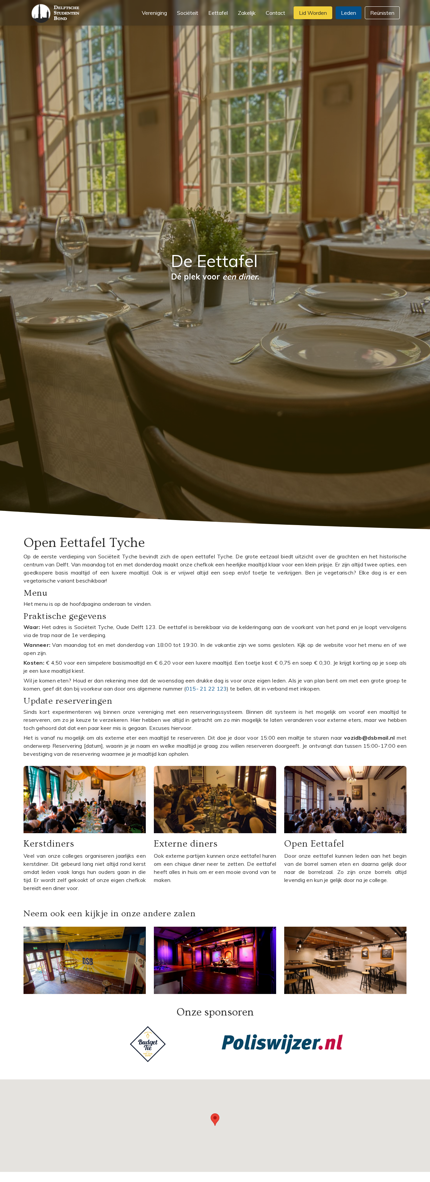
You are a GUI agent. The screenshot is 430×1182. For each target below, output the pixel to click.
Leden (348, 12)
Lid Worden (313, 12)
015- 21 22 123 (206, 688)
